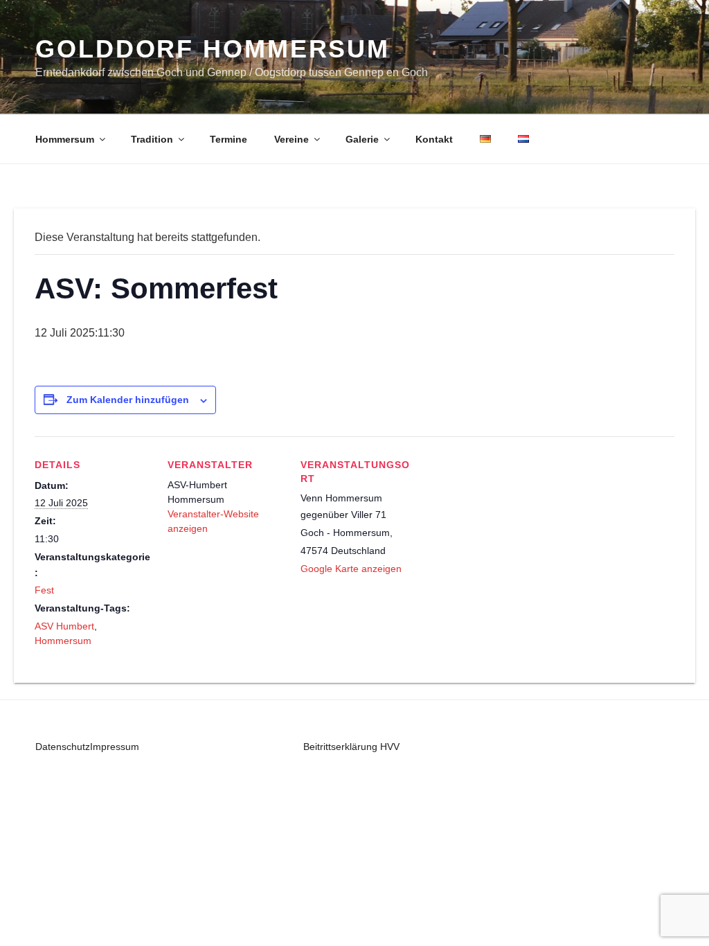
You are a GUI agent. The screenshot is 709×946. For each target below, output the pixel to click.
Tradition (152, 139)
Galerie (362, 139)
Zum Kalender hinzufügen (127, 399)
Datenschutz (62, 746)
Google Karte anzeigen (351, 568)
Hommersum (64, 139)
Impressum (114, 746)
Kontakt (434, 139)
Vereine (291, 139)
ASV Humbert (64, 626)
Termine (228, 139)
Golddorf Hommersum (212, 49)
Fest (44, 590)
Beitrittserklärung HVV (351, 746)
